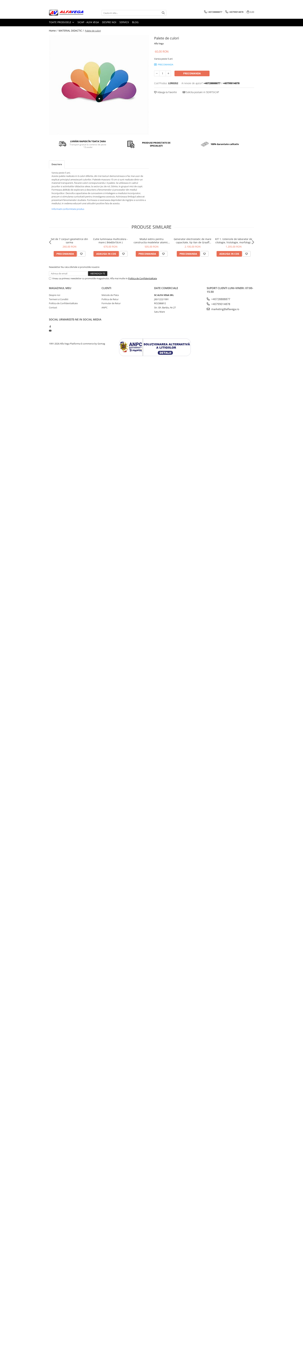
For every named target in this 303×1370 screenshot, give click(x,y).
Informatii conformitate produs (68, 209)
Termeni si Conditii (58, 299)
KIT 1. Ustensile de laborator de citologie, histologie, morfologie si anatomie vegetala (233, 240)
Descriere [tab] (57, 164)
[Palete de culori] (99, 85)
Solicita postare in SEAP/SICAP (202, 92)
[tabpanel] (99, 85)
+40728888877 (220, 299)
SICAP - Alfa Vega (88, 22)
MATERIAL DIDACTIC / (71, 30)
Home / (53, 30)
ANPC (104, 307)
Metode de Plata (110, 295)
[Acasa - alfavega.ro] (66, 13)
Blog (135, 22)
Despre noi (109, 22)
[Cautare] (163, 13)
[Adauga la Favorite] (81, 254)
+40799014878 (220, 304)
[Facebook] (50, 326)
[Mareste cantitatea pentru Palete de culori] (168, 73)
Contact (53, 307)
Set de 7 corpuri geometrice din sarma (69, 240)
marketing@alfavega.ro (225, 309)
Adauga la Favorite (167, 92)
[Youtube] (50, 330)
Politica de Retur (110, 299)
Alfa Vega (159, 43)
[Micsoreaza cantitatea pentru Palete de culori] (156, 73)
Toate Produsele (60, 22)
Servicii (124, 22)
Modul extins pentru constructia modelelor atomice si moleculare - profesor (151, 240)
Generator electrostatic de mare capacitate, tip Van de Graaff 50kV (192, 240)
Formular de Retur (111, 303)
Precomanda (192, 73)
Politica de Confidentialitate (142, 278)
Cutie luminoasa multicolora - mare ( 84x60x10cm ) (110, 240)
